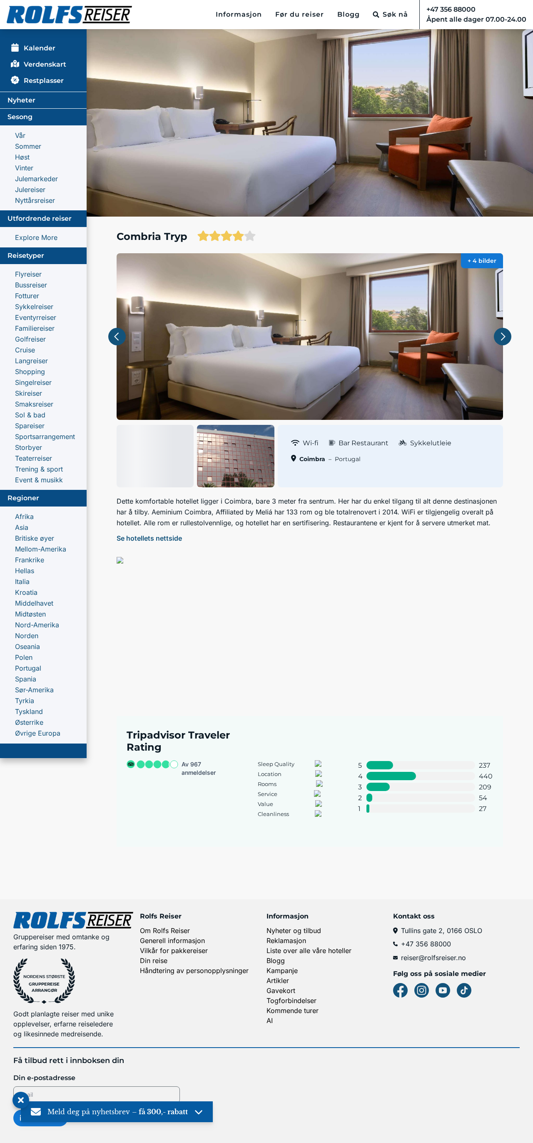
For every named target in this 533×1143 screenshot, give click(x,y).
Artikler (277, 980)
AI (269, 1020)
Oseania (27, 646)
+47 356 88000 (426, 944)
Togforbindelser (291, 1000)
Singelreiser (33, 382)
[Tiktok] (464, 990)
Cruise (25, 350)
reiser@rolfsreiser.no (433, 957)
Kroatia (26, 592)
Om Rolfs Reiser (165, 930)
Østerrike (29, 722)
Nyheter (21, 100)
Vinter (24, 168)
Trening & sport (39, 469)
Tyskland (29, 711)
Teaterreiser (33, 458)
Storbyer (28, 447)
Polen (23, 657)
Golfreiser (30, 339)
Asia (21, 527)
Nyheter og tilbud (293, 930)
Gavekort (280, 990)
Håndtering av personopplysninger (194, 970)
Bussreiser (31, 285)
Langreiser (31, 361)
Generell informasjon (172, 940)
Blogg (348, 14)
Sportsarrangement (45, 436)
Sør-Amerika (34, 690)
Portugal (28, 668)
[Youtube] (443, 990)
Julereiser (30, 189)
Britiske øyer (34, 538)
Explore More (36, 237)
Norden (26, 635)
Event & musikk (39, 480)
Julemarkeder (36, 179)
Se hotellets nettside (149, 538)
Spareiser (30, 426)
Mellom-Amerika (40, 549)
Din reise (153, 960)
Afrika (24, 516)
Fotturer (27, 296)
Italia (22, 581)
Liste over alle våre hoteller (308, 950)
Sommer (28, 146)
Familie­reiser (35, 328)
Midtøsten (30, 614)
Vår (20, 135)
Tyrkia (24, 700)
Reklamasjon (286, 940)
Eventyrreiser (35, 317)
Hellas (24, 571)
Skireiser (28, 393)
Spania (25, 679)
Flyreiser (28, 274)
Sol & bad (30, 415)
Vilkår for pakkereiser (174, 950)
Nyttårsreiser (35, 200)
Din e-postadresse (44, 1078)
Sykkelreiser (34, 306)
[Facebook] (400, 990)
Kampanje (282, 970)
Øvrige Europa (37, 733)
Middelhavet (34, 603)
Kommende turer (292, 1010)
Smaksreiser (34, 404)
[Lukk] (20, 1100)
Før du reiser (299, 14)
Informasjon (239, 14)
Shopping (30, 371)
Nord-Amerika (37, 625)
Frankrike (29, 560)
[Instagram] (421, 990)
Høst (22, 157)
